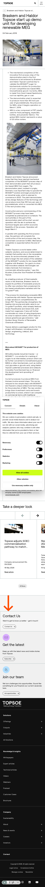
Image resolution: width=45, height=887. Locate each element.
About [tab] (36, 406)
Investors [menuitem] (6, 843)
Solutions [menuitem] (7, 715)
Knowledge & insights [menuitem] (12, 751)
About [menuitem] (5, 824)
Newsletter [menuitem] (29, 872)
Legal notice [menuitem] (13, 868)
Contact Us (8, 626)
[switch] (39, 449)
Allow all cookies (22, 473)
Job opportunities (10, 693)
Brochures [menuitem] (7, 800)
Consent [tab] (8, 406)
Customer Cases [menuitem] (9, 794)
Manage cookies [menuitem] (17, 872)
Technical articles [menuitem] (10, 770)
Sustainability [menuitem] (8, 818)
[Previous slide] (22, 516)
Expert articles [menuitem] (9, 764)
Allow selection (22, 479)
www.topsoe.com (12, 495)
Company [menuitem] (7, 812)
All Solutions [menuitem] (8, 740)
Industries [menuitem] (7, 734)
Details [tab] (22, 406)
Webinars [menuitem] (6, 782)
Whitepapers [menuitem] (8, 757)
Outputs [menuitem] (6, 728)
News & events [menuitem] (9, 830)
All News (22, 586)
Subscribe (7, 659)
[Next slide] (37, 516)
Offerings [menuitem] (7, 721)
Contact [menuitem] (6, 854)
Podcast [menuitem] (6, 788)
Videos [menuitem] (6, 776)
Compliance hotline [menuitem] (27, 868)
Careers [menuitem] (6, 837)
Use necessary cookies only (22, 485)
